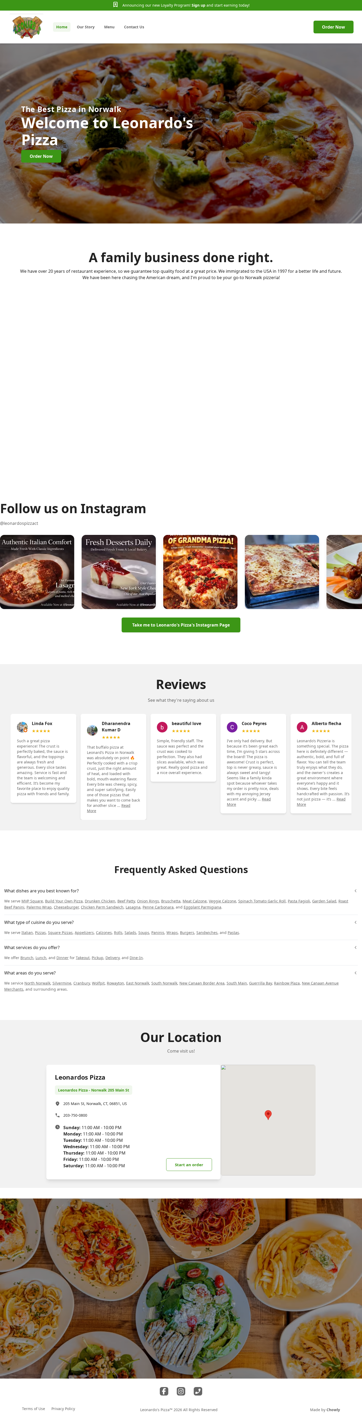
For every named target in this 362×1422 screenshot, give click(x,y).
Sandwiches (207, 932)
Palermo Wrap (39, 907)
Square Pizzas (60, 932)
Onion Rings (148, 901)
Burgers (187, 932)
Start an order (189, 1164)
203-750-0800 (75, 1115)
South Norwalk (164, 983)
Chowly (333, 1409)
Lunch (41, 957)
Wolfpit (98, 983)
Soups (143, 932)
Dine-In (136, 957)
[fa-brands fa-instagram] (181, 1391)
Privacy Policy (63, 1408)
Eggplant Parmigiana (202, 907)
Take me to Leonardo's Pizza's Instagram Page (181, 625)
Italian (27, 932)
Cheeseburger (66, 907)
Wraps (172, 932)
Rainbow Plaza (287, 983)
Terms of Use (33, 1408)
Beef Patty (126, 901)
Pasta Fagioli (299, 901)
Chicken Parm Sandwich (102, 907)
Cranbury (81, 983)
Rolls (118, 932)
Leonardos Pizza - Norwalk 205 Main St (93, 1090)
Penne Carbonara (158, 907)
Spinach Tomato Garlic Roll (262, 901)
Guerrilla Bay (260, 983)
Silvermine (61, 983)
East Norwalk (137, 983)
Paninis (157, 932)
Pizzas (40, 932)
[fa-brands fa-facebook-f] (164, 1391)
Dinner (62, 957)
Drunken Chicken (100, 901)
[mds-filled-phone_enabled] (198, 1391)
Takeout (83, 957)
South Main (237, 983)
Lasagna (133, 907)
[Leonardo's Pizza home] (26, 27)
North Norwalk (37, 983)
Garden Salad (324, 901)
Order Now (333, 27)
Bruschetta (170, 901)
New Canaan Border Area (201, 983)
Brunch (26, 957)
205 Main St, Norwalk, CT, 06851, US (95, 1103)
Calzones (104, 932)
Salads (130, 932)
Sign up (198, 5)
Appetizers (84, 932)
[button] (37, 572)
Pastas (233, 932)
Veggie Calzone (222, 901)
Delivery (112, 957)
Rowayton (115, 983)
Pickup (97, 957)
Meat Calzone (195, 901)
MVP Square (32, 901)
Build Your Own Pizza (64, 901)
